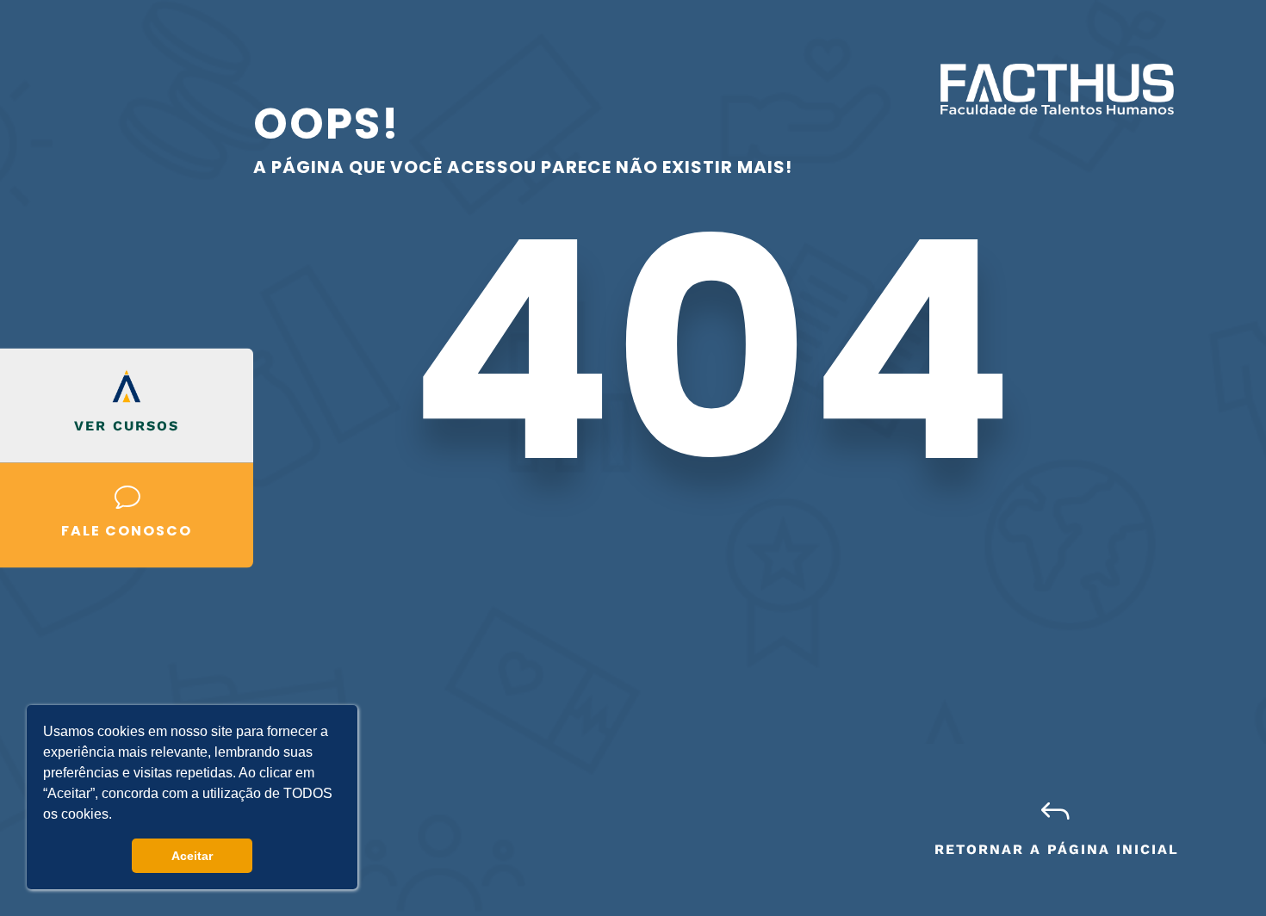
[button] (118, 816)
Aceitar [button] (192, 856)
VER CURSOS (126, 425)
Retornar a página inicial (1056, 849)
